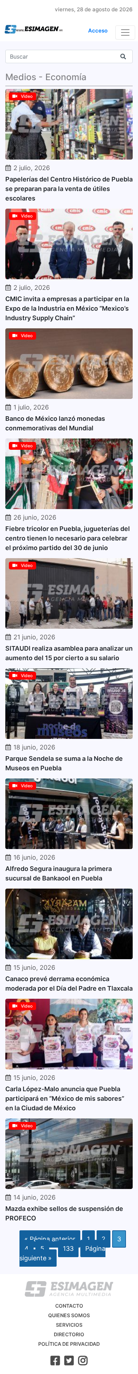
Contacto (69, 1306)
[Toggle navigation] (125, 32)
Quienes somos (69, 1315)
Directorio (69, 1334)
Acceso (98, 30)
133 (68, 1248)
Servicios (69, 1325)
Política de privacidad (69, 1344)
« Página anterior (49, 1239)
